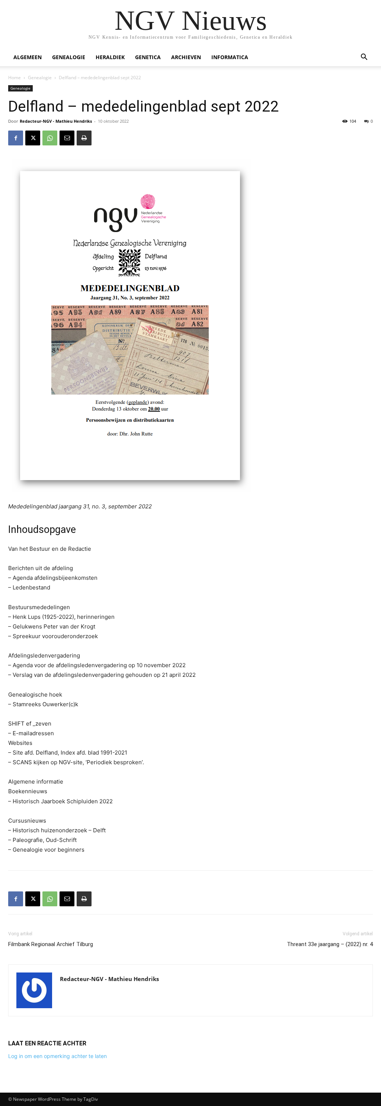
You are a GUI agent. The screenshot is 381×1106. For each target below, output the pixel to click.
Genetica (148, 57)
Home (14, 77)
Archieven (186, 57)
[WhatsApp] (49, 138)
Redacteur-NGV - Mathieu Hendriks (56, 121)
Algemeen (27, 57)
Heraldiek (110, 57)
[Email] (67, 138)
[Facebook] (15, 138)
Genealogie (68, 57)
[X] (32, 138)
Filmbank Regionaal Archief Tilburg (50, 944)
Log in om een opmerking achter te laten (57, 1056)
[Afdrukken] (84, 138)
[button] (364, 57)
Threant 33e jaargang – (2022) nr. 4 (330, 944)
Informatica (229, 57)
